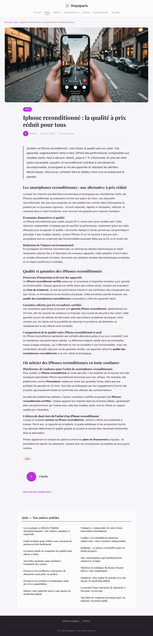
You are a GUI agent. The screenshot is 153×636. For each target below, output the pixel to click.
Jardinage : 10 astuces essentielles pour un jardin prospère (103, 549)
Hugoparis (76, 5)
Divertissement (71, 12)
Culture (56, 12)
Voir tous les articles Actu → (38, 491)
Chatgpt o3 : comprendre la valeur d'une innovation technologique (102, 529)
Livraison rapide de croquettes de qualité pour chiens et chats (47, 552)
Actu (47, 12)
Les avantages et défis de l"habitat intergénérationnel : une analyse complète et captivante (46, 531)
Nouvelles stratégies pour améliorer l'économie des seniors (42, 562)
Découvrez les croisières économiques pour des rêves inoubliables (46, 582)
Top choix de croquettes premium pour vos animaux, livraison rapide (103, 599)
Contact (86, 621)
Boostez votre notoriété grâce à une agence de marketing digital (47, 592)
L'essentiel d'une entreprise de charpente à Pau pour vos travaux (103, 589)
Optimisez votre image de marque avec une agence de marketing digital (103, 579)
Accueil (37, 12)
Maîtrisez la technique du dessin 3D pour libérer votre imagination (102, 569)
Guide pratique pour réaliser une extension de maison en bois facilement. (47, 543)
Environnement (100, 12)
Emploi (86, 12)
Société (115, 12)
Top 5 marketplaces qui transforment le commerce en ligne (101, 559)
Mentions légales (71, 621)
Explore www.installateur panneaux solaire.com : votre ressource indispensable (103, 539)
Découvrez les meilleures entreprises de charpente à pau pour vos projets (44, 572)
